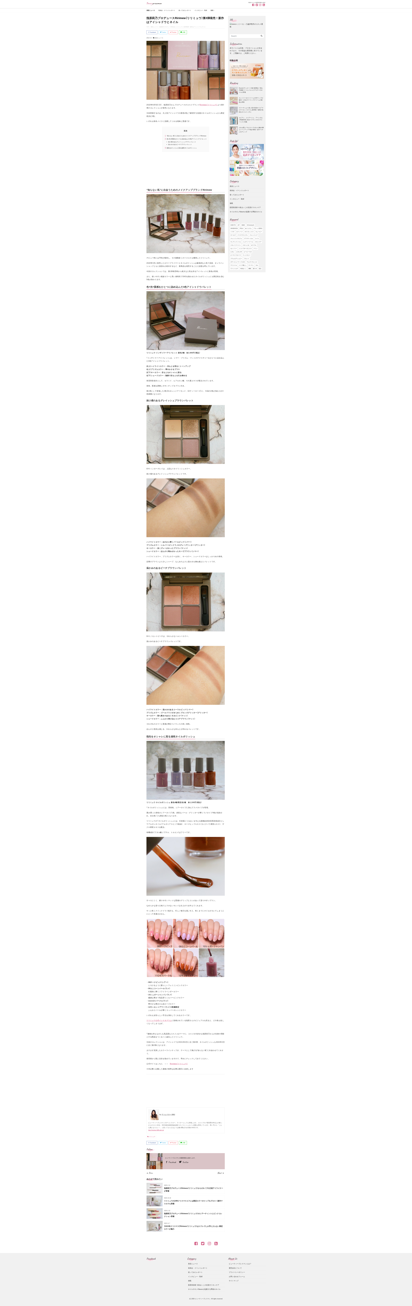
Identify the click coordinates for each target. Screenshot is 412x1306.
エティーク (239, 231)
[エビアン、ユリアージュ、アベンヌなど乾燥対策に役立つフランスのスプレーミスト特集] (234, 120)
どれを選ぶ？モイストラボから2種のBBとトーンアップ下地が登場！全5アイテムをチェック (251, 129)
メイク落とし (243, 265)
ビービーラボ (248, 252)
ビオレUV (239, 252)
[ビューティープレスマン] (154, 3)
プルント (246, 258)
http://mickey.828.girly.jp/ (156, 1130)
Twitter (163, 32)
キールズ (233, 235)
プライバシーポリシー (237, 1272)
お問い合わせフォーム (237, 1276)
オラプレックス (249, 231)
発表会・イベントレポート (166, 10)
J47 (239, 225)
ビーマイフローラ (235, 255)
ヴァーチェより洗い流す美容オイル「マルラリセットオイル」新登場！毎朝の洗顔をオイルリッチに (251, 110)
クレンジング (254, 235)
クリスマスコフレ (243, 235)
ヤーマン (251, 265)
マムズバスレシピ (252, 262)
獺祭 (249, 268)
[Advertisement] (185, 170)
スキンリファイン (235, 245)
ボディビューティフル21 (237, 262)
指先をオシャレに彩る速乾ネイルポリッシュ (182, 148)
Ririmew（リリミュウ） (208, 104)
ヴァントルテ (234, 268)
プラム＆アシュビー (236, 258)
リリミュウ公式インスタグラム (159, 1020)
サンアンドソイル (235, 242)
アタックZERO (258, 228)
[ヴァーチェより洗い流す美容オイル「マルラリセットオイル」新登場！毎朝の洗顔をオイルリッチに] (234, 111)
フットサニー (246, 255)
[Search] (261, 36)
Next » (220, 1172)
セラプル (253, 245)
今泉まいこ (243, 268)
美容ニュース (151, 10)
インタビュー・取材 (201, 10)
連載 (212, 10)
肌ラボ (255, 268)
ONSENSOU (234, 228)
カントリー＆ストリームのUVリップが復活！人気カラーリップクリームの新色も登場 (251, 100)
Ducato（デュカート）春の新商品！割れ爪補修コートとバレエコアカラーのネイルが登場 (251, 90)
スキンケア (258, 242)
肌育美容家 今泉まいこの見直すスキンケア (245, 207)
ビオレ (232, 252)
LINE (183, 32)
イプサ (232, 231)
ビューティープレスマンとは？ (240, 1264)
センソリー (233, 248)
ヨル (257, 265)
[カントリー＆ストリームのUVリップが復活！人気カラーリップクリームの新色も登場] (234, 101)
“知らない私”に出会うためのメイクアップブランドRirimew (186, 136)
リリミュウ (152, 1136)
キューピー (259, 231)
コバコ (257, 238)
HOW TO (233, 225)
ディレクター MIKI (168, 1114)
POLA (241, 228)
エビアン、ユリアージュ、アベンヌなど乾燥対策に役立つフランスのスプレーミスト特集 (251, 120)
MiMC (243, 225)
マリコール (233, 265)
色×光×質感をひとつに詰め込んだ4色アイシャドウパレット (187, 139)
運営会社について (235, 1268)
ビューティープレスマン (202, 1299)
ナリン (256, 248)
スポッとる (246, 245)
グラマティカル (248, 238)
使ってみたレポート (185, 10)
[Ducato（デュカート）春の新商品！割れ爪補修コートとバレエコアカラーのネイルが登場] (234, 91)
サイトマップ (234, 1281)
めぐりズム (248, 228)
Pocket (173, 32)
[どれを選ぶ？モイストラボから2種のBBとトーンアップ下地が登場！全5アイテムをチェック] (234, 130)
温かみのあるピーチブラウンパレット (180, 144)
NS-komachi (250, 225)
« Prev (149, 1172)
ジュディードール (248, 242)
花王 (260, 268)
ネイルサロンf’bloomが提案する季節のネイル (246, 212)
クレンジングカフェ (236, 238)
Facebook (152, 32)
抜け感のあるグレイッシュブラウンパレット (182, 142)
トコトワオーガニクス (245, 248)
